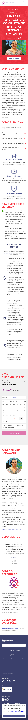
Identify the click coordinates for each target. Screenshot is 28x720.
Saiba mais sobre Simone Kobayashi (11, 530)
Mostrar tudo (13, 557)
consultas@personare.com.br (10, 628)
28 (21, 418)
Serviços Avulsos (14, 10)
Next (25, 550)
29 (24, 418)
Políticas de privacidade (7, 673)
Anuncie (4, 668)
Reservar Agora (14, 433)
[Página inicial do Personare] (8, 3)
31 (7, 421)
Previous (2, 550)
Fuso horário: (8, 397)
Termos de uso (5, 671)
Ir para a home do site (20, 3)
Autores (4, 665)
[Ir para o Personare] (14, 582)
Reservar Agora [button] (14, 58)
